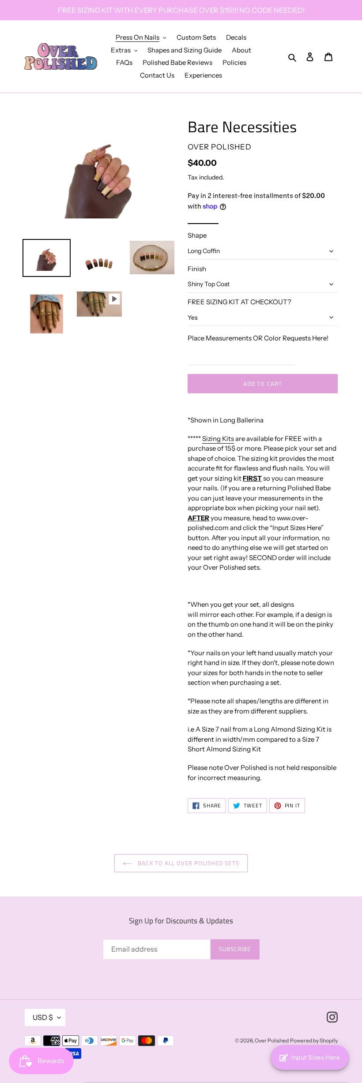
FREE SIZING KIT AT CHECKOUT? (239, 302)
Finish (197, 269)
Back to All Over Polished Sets (187, 863)
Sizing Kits (218, 438)
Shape (197, 235)
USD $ (43, 1017)
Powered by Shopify (314, 1040)
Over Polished (272, 1040)
